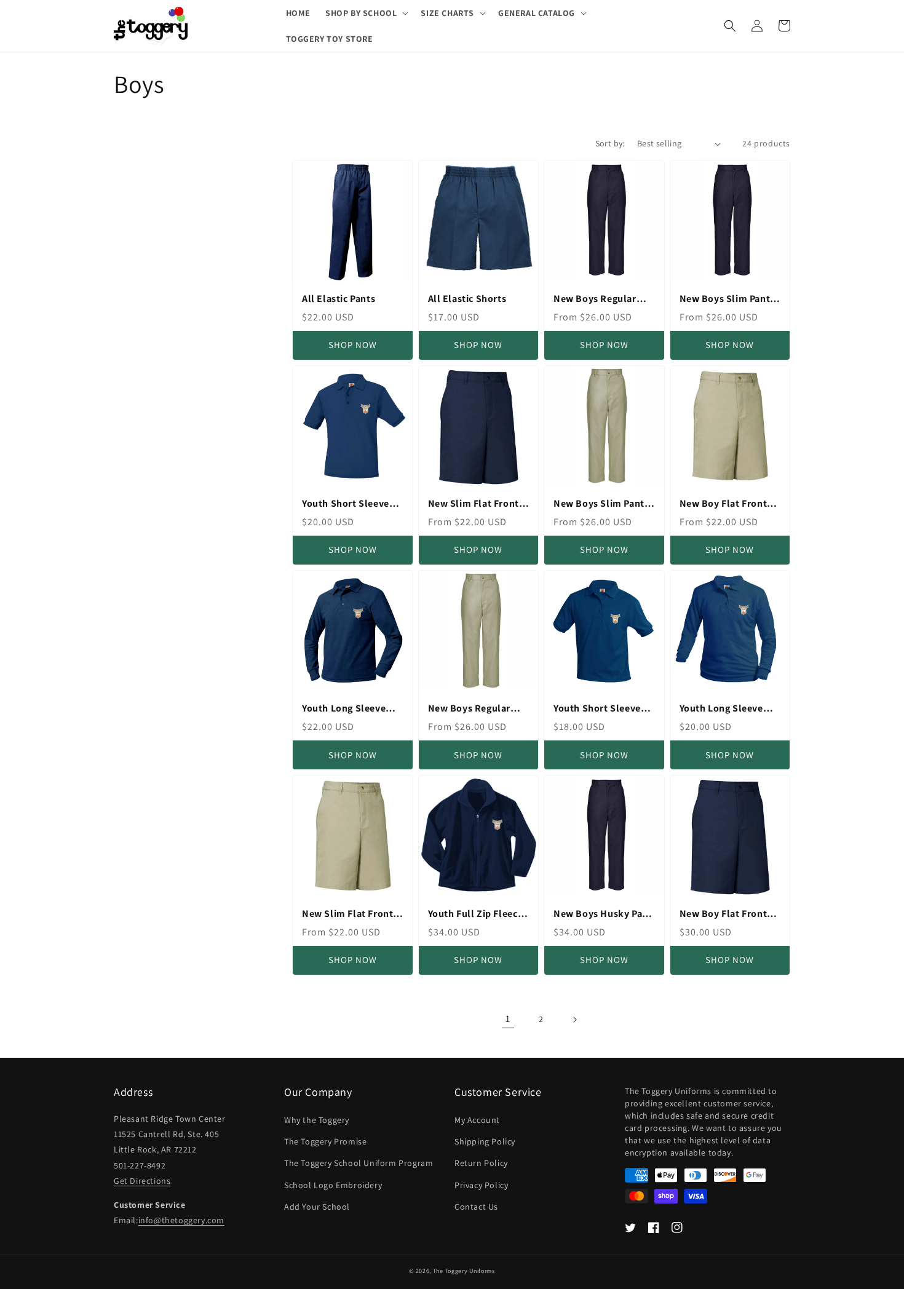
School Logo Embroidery (333, 1185)
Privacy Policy (481, 1185)
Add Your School (317, 1206)
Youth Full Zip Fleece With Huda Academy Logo (475, 914)
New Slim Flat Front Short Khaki (347, 914)
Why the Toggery (316, 1119)
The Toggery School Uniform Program (358, 1162)
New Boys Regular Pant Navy (594, 299)
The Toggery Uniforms (464, 1271)
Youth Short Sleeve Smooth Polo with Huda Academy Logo (599, 708)
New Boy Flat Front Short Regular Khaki (726, 504)
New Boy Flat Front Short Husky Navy (723, 914)
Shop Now (352, 345)
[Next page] (574, 1019)
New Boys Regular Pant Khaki (469, 708)
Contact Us (476, 1206)
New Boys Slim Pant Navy (725, 299)
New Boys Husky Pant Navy (602, 914)
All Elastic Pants (338, 299)
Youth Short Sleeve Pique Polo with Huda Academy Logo (351, 504)
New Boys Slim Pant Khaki (598, 504)
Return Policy (481, 1162)
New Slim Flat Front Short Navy (473, 504)
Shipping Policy (484, 1141)
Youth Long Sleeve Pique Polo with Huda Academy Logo (351, 708)
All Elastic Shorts (467, 299)
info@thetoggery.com (181, 1220)
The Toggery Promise (325, 1141)
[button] (365, 13)
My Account (477, 1119)
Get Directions (142, 1180)
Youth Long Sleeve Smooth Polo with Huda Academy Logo (726, 708)
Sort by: (610, 143)
